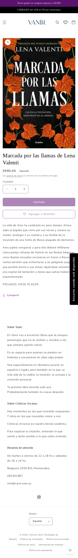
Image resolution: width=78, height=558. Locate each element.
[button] (5, 22)
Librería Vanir (36, 534)
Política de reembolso (31, 539)
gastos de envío (14, 175)
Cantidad (8, 181)
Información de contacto (51, 544)
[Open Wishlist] (65, 22)
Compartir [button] (13, 295)
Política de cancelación (40, 550)
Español (37, 521)
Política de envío (26, 544)
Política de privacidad (57, 539)
